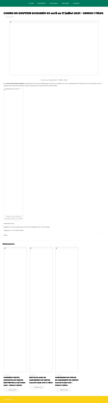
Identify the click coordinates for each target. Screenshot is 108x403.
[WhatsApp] (89, 399)
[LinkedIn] (96, 399)
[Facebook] (91, 399)
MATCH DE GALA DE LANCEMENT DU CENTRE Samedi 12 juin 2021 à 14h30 (41, 380)
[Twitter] (93, 399)
